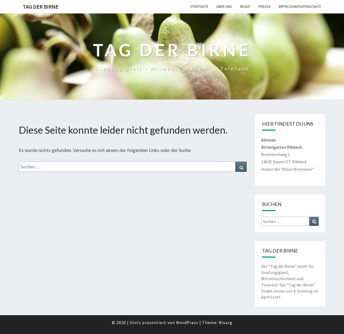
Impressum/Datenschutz (300, 6)
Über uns (224, 6)
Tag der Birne (41, 6)
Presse (264, 6)
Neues (245, 6)
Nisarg (225, 322)
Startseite (199, 6)
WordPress (187, 322)
